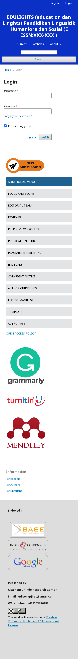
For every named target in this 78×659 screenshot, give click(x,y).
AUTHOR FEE (16, 323)
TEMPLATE (15, 312)
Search (39, 59)
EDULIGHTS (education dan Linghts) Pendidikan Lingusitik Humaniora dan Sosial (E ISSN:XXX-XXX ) (39, 26)
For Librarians (14, 491)
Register (56, 3)
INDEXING (15, 264)
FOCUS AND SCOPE (21, 193)
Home (7, 70)
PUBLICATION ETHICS (22, 241)
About (54, 44)
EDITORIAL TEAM (20, 205)
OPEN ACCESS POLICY (21, 333)
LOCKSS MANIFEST (21, 300)
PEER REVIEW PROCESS (23, 229)
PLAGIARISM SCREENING (25, 253)
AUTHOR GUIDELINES (22, 288)
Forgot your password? (18, 116)
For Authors (13, 485)
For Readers (13, 479)
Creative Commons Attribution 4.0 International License (33, 621)
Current (22, 44)
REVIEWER (15, 217)
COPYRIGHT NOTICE (21, 276)
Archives (38, 44)
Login (68, 3)
